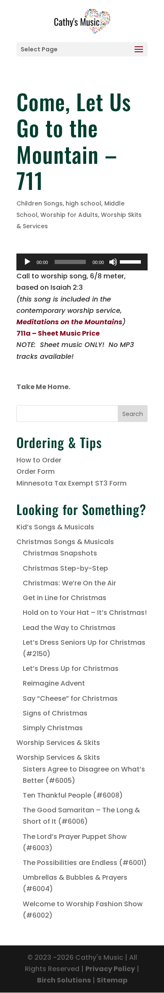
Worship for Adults (69, 215)
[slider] (131, 261)
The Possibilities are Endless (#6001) (85, 863)
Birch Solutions (64, 980)
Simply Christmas (53, 728)
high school (83, 203)
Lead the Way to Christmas (69, 628)
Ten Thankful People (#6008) (73, 795)
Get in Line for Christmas (64, 598)
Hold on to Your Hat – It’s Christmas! (85, 612)
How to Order (38, 460)
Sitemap (112, 980)
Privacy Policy (110, 969)
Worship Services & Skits (58, 742)
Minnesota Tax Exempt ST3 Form (71, 483)
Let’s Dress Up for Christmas (71, 668)
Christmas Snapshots (60, 553)
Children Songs (39, 203)
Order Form (35, 471)
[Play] (27, 262)
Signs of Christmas (55, 713)
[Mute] (113, 262)
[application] (82, 262)
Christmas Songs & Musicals (65, 542)
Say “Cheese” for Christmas (70, 698)
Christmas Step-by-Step (65, 568)
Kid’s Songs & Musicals (55, 527)
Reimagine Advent (54, 683)
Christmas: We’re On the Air (69, 583)
